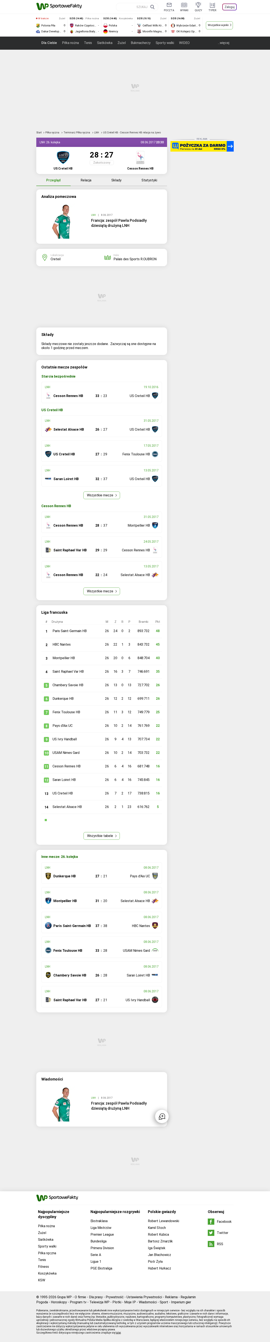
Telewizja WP (99, 1302)
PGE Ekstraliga (101, 1268)
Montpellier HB (64, 658)
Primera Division (102, 1248)
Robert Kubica (158, 1234)
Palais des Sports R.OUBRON (135, 259)
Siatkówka (104, 43)
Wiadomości (148, 1302)
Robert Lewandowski (163, 1221)
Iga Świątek (156, 1248)
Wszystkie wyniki (218, 25)
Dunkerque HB (63, 699)
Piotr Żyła (155, 1262)
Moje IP (130, 1302)
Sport (164, 1302)
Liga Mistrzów (100, 1228)
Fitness (43, 1267)
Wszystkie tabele (100, 836)
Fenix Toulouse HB (66, 712)
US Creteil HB (63, 793)
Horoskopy (59, 1302)
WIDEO (184, 43)
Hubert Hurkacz (159, 1268)
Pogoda (42, 1302)
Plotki (116, 1302)
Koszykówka (47, 1273)
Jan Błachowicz (159, 1255)
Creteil (56, 259)
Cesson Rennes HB (67, 766)
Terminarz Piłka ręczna (77, 132)
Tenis (88, 43)
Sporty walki (165, 43)
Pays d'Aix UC (63, 726)
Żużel (121, 43)
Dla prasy (96, 1297)
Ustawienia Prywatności (144, 1297)
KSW (41, 1280)
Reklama (171, 1297)
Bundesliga (98, 1241)
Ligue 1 (95, 1262)
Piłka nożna (70, 43)
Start (39, 132)
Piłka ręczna (52, 132)
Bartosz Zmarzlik (160, 1241)
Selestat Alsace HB (67, 807)
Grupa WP (64, 1297)
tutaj (118, 1332)
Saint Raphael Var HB (68, 672)
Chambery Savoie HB (68, 685)
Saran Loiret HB (64, 780)
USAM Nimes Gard (66, 753)
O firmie (80, 1297)
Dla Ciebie (49, 43)
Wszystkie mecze (100, 495)
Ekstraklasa (99, 1221)
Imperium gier (181, 1302)
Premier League (102, 1234)
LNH (97, 132)
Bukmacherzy (141, 43)
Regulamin (188, 1297)
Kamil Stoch (157, 1228)
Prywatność (115, 1297)
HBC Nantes (62, 644)
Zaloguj (230, 7)
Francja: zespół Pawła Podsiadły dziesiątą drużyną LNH (119, 223)
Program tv (78, 1302)
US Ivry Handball (65, 739)
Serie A (95, 1255)
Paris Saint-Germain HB (70, 631)
